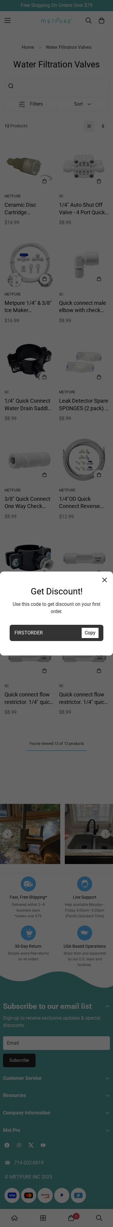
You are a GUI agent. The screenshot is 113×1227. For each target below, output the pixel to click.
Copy (90, 633)
